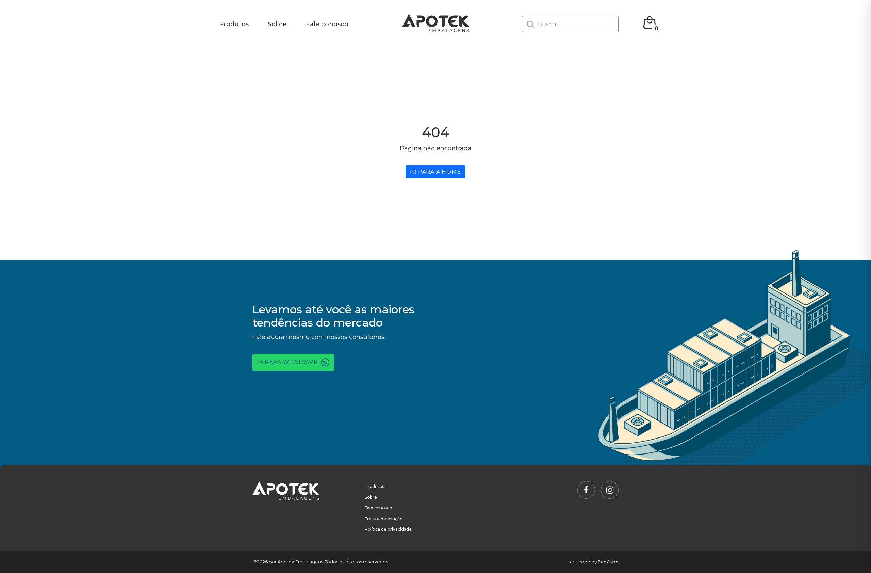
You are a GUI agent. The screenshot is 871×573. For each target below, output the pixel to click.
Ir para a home (435, 172)
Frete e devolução (383, 518)
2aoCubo (608, 561)
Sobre (277, 24)
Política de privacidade (388, 529)
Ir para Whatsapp (288, 362)
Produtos (234, 24)
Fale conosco (327, 24)
